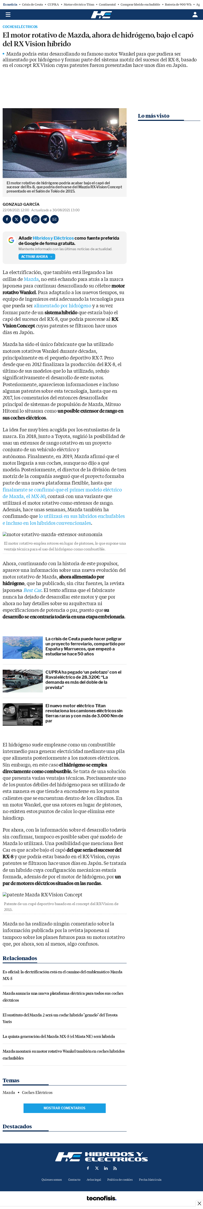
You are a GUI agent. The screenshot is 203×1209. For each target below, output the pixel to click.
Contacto (74, 1179)
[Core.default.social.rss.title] (114, 1168)
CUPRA (53, 4)
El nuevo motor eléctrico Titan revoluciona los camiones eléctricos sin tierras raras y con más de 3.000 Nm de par (84, 713)
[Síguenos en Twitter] (97, 1168)
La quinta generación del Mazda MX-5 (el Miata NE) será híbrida (59, 1036)
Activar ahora (34, 257)
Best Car (32, 590)
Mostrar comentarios (64, 1108)
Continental (107, 4)
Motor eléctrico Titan (79, 4)
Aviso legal (94, 1179)
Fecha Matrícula (150, 1179)
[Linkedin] (26, 219)
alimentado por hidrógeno (62, 306)
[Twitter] (16, 219)
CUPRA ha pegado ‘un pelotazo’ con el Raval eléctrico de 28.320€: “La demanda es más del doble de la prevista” (83, 680)
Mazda (31, 279)
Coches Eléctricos (20, 27)
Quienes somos (51, 1179)
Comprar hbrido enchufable (140, 4)
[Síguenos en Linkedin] (106, 1168)
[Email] (54, 219)
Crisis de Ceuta (32, 4)
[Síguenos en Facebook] (88, 1168)
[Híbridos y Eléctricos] (101, 1157)
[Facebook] (7, 219)
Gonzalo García (21, 204)
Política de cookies (120, 1179)
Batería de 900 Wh (178, 4)
